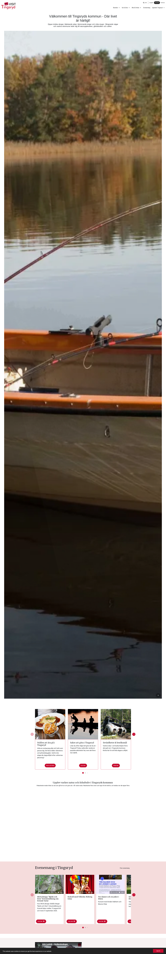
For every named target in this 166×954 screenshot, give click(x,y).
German (163, 2)
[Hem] (8, 6)
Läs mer (40, 921)
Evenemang (146, 7)
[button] (83, 773)
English (151, 2)
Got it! (158, 951)
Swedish (157, 2)
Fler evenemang (125, 868)
